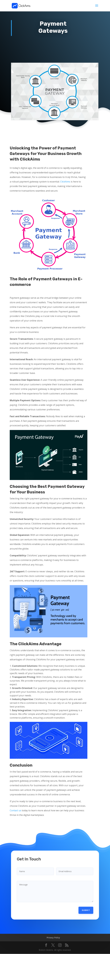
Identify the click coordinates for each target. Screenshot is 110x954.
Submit (86, 910)
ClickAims (65, 181)
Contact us (15, 810)
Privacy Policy (53, 937)
